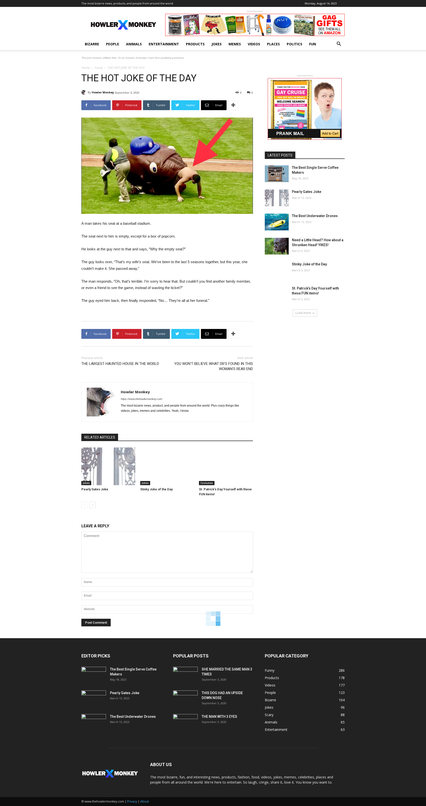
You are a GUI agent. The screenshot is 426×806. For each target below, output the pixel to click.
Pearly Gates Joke (94, 489)
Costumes (206, 483)
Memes (235, 44)
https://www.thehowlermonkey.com (141, 398)
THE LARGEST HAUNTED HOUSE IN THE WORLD (120, 363)
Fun (312, 44)
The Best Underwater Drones (315, 216)
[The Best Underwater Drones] (277, 222)
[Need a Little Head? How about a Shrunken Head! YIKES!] (277, 246)
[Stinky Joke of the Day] (167, 466)
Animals (134, 44)
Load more (303, 313)
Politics (294, 44)
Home (85, 68)
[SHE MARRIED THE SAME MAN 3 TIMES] (185, 675)
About (144, 801)
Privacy (132, 801)
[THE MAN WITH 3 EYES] (185, 722)
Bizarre (92, 44)
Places (273, 44)
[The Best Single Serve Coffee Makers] (277, 173)
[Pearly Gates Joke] (108, 466)
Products (195, 44)
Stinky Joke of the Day (156, 489)
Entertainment (164, 44)
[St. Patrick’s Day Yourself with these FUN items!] (226, 466)
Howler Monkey (103, 92)
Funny (98, 68)
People (112, 44)
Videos (254, 44)
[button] (339, 44)
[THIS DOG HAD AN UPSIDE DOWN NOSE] (185, 699)
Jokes (217, 44)
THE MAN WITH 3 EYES (219, 717)
